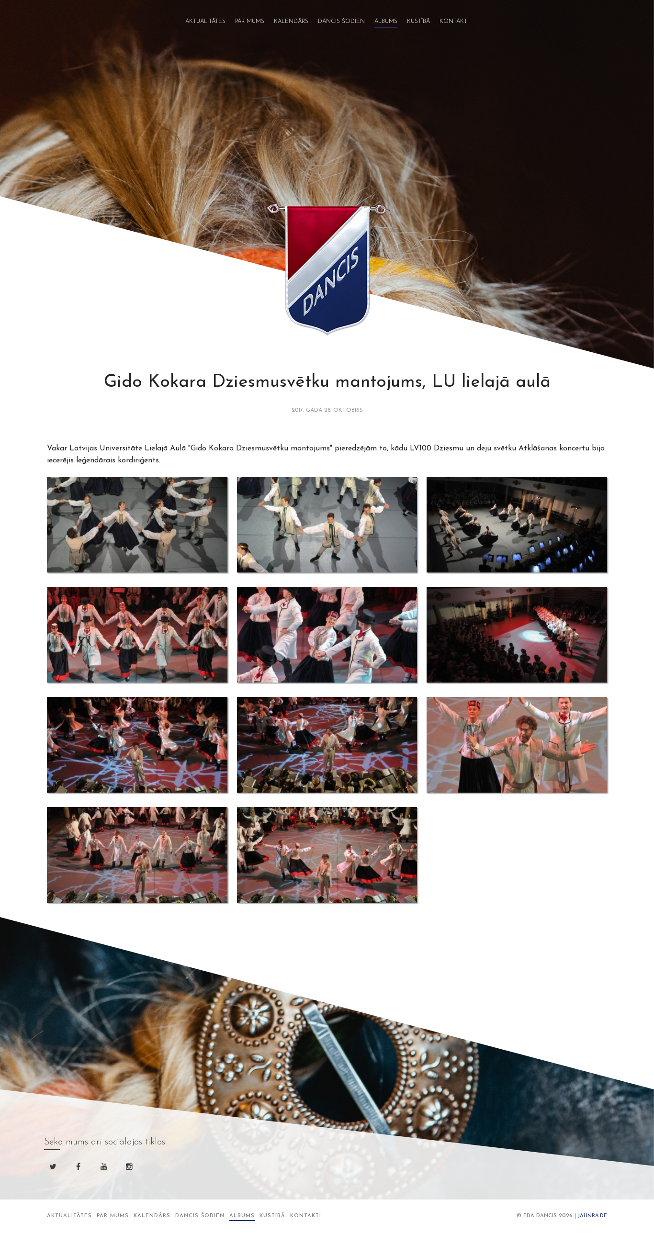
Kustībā (418, 21)
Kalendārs (291, 21)
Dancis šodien (341, 21)
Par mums (249, 21)
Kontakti (454, 21)
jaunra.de (592, 1216)
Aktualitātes (205, 21)
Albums (385, 21)
